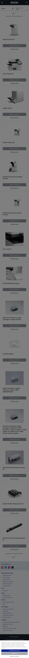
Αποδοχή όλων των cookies (14, 650)
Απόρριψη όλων (14, 653)
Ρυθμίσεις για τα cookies (14, 656)
